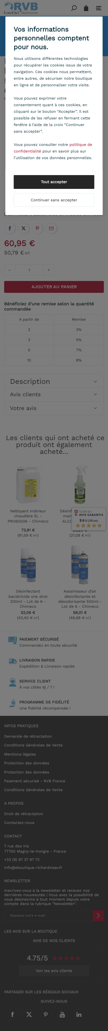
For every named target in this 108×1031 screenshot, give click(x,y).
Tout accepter (54, 182)
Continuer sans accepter (54, 200)
